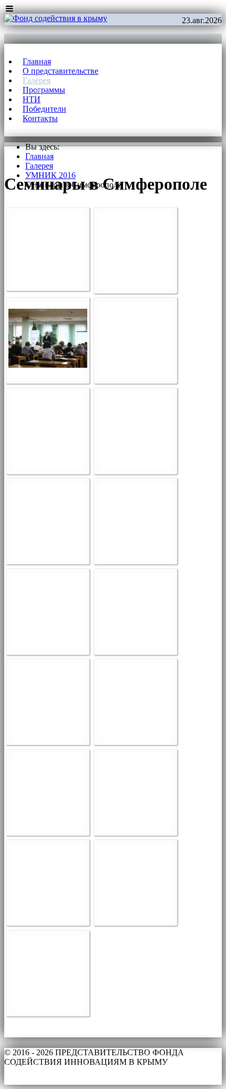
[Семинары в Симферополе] (47, 364)
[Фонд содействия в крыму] (55, 18)
